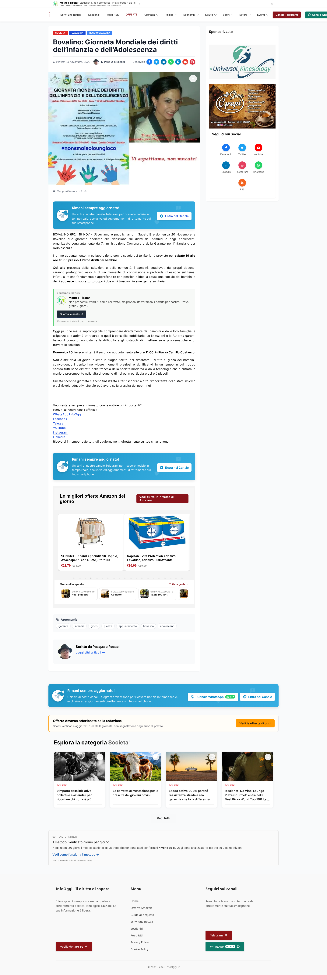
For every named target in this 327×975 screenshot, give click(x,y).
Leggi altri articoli (88, 652)
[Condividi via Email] (185, 62)
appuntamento (128, 626)
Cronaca (149, 14)
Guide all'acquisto (142, 915)
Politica (169, 14)
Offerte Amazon (141, 908)
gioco (94, 626)
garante (63, 626)
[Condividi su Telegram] (178, 62)
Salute (209, 14)
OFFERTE (132, 14)
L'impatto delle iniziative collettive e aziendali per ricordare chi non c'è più (74, 795)
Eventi (261, 14)
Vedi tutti (163, 818)
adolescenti (167, 626)
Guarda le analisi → (71, 314)
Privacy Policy (140, 942)
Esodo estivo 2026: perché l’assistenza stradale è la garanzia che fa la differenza (189, 795)
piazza (108, 626)
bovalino (148, 626)
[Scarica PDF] (192, 62)
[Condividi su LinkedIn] (164, 62)
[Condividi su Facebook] (149, 62)
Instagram (60, 432)
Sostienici (94, 14)
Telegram (59, 423)
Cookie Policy (139, 949)
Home (135, 901)
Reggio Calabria (99, 32)
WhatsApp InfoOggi (67, 414)
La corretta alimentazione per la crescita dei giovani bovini (135, 793)
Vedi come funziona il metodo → (75, 854)
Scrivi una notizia (70, 14)
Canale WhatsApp (215, 697)
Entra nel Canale (177, 216)
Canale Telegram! (287, 14)
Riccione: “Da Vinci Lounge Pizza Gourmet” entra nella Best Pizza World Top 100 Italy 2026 (247, 795)
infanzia (79, 626)
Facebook (60, 419)
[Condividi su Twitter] (156, 62)
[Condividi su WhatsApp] (171, 62)
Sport (226, 14)
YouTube (59, 428)
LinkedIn (59, 437)
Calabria (77, 32)
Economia (189, 14)
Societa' (60, 32)
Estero (243, 14)
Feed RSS (113, 14)
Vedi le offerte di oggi (255, 723)
